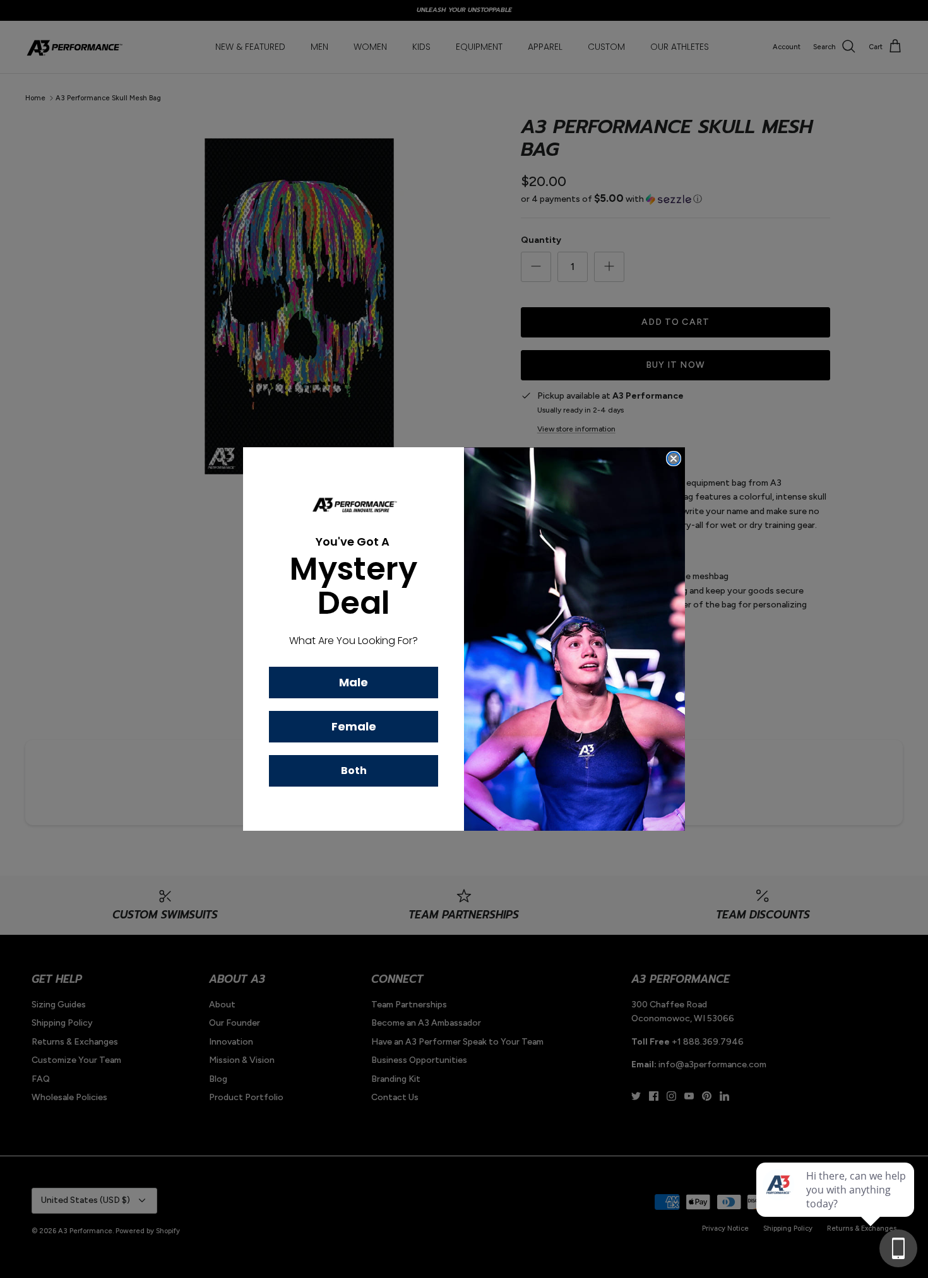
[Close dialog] (673, 458)
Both (354, 770)
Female (353, 726)
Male (353, 682)
